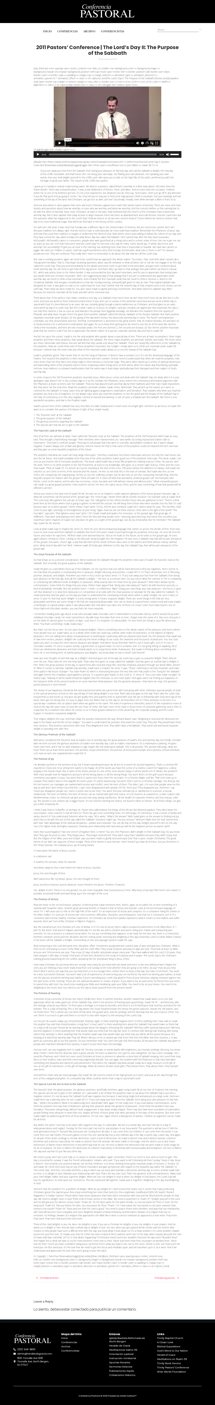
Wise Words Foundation (171, 1371)
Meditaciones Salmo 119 (123, 1349)
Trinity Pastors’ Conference (173, 1367)
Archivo (89, 31)
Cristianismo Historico (122, 1375)
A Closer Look (165, 1342)
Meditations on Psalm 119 (172, 1359)
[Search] (200, 29)
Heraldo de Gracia (119, 1345)
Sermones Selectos (120, 1366)
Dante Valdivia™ (128, 1395)
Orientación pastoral (121, 1354)
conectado (80, 1309)
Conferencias (67, 31)
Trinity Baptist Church (170, 1338)
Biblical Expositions (168, 1346)
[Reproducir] (38, 154)
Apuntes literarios (119, 1362)
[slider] (175, 154)
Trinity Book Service (169, 1363)
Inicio (47, 31)
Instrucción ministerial (122, 1358)
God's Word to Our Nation (172, 1350)
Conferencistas (112, 31)
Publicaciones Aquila (121, 1370)
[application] (107, 154)
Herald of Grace (166, 1354)
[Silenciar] (167, 154)
